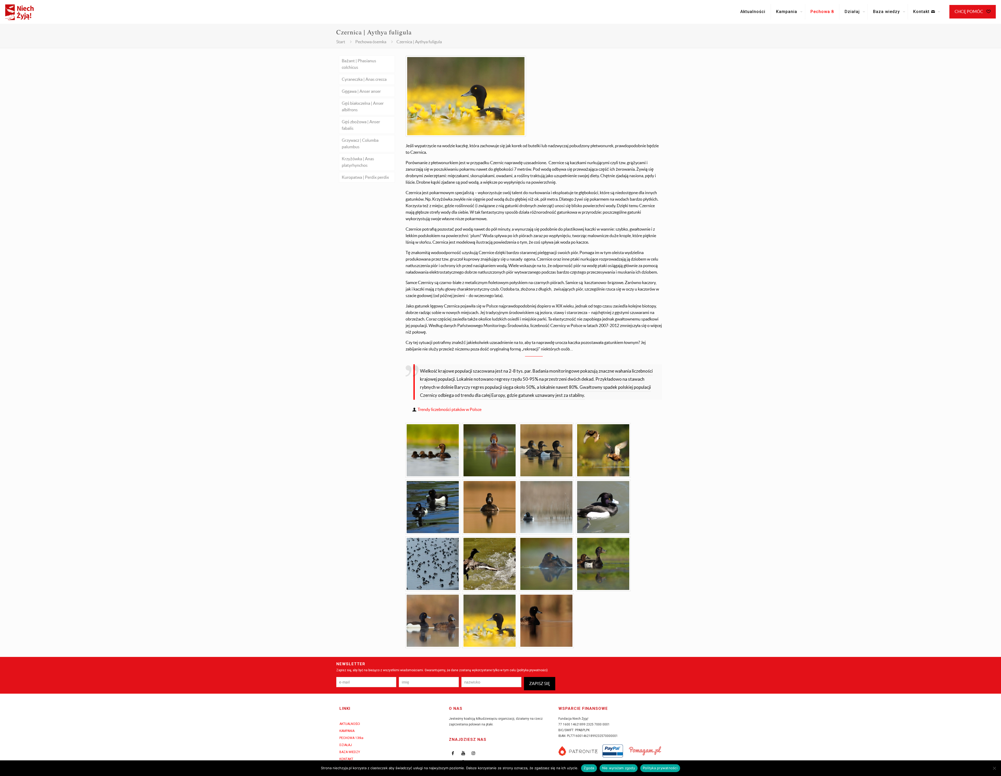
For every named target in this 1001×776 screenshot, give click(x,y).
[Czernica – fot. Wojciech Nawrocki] (546, 507)
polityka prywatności (532, 670)
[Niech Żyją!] (19, 11)
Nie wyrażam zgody (618, 768)
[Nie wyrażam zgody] (994, 768)
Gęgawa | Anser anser (361, 91)
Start (340, 41)
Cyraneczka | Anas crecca (364, 79)
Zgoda (589, 768)
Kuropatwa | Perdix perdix (365, 177)
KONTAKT (346, 759)
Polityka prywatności (660, 768)
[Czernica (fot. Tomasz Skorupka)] (468, 135)
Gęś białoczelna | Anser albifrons (363, 106)
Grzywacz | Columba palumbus (360, 143)
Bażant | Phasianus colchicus (359, 64)
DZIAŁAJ (345, 745)
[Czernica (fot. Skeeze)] (603, 507)
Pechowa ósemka (370, 41)
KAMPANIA (347, 731)
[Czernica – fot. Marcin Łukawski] (546, 450)
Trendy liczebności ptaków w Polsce (449, 409)
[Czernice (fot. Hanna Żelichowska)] (433, 507)
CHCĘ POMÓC (969, 11)
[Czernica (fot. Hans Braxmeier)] (433, 564)
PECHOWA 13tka (351, 738)
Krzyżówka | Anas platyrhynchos (358, 162)
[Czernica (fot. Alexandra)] (489, 564)
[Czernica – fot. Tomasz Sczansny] (433, 450)
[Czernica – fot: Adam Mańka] (546, 564)
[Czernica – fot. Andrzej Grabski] (603, 564)
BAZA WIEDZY (349, 752)
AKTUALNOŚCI (349, 724)
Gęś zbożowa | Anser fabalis (361, 125)
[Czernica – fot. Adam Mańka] (489, 450)
